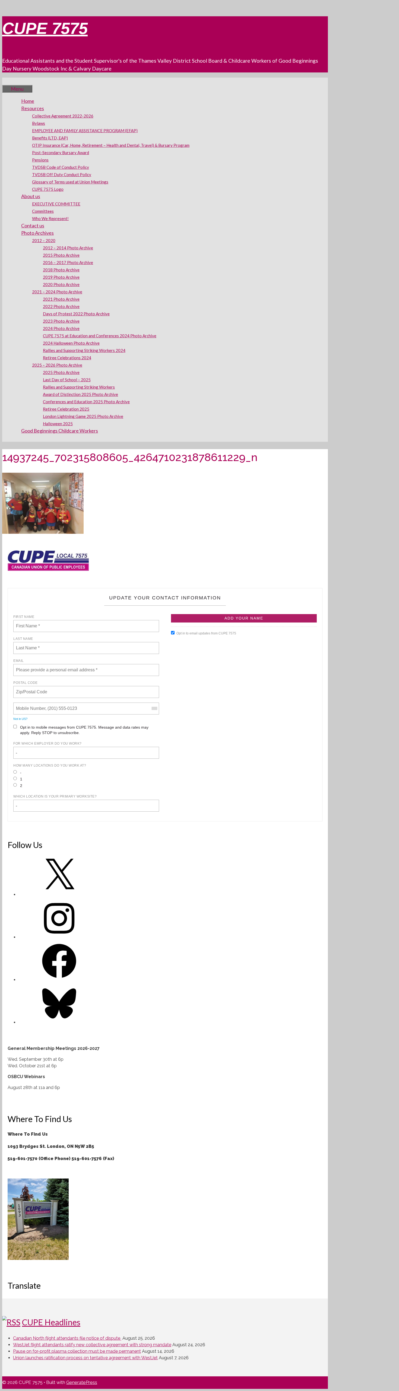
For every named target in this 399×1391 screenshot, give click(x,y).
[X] (59, 894)
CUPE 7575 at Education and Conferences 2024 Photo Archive (99, 335)
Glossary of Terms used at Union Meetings (70, 181)
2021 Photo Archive (61, 299)
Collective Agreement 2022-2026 (62, 115)
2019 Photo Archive (61, 277)
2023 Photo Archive (61, 321)
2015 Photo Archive (61, 255)
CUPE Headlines (51, 1322)
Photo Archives (37, 233)
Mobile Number (30, 705)
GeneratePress (81, 1382)
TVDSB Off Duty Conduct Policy (61, 174)
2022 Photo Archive (61, 306)
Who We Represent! (50, 218)
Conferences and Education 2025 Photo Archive (86, 401)
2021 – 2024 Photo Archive (57, 291)
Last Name (23, 639)
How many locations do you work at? (49, 765)
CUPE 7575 (45, 28)
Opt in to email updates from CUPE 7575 (206, 633)
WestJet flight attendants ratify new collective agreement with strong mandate (92, 1344)
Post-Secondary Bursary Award (60, 152)
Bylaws (38, 123)
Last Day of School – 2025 (67, 379)
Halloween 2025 (58, 423)
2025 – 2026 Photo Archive (57, 365)
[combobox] (154, 708)
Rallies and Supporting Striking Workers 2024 (84, 350)
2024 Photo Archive (61, 328)
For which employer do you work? (47, 743)
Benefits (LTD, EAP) (50, 137)
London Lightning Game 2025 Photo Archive (83, 416)
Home (27, 101)
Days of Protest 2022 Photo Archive (76, 313)
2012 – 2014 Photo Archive (68, 247)
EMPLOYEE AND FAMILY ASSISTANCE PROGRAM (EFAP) (85, 130)
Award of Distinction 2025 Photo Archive (80, 394)
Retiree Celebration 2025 (66, 408)
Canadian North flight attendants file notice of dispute (67, 1338)
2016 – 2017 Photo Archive (68, 262)
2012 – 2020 (43, 240)
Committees (43, 211)
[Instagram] (59, 937)
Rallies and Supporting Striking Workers (79, 387)
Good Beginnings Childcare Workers (59, 431)
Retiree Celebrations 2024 (67, 357)
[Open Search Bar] (10, 81)
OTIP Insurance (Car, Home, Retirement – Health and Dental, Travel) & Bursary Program (110, 145)
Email (18, 661)
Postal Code (25, 683)
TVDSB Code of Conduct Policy (60, 167)
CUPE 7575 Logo (48, 189)
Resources (32, 108)
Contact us (32, 225)
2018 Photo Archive (61, 269)
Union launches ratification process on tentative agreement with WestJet (85, 1357)
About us (30, 196)
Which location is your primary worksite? (55, 796)
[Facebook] (59, 979)
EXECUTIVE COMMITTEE (56, 203)
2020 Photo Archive (61, 284)
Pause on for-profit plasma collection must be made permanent (77, 1351)
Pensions (40, 159)
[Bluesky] (59, 1022)
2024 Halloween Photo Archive (71, 343)
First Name (23, 617)
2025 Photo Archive (61, 372)
